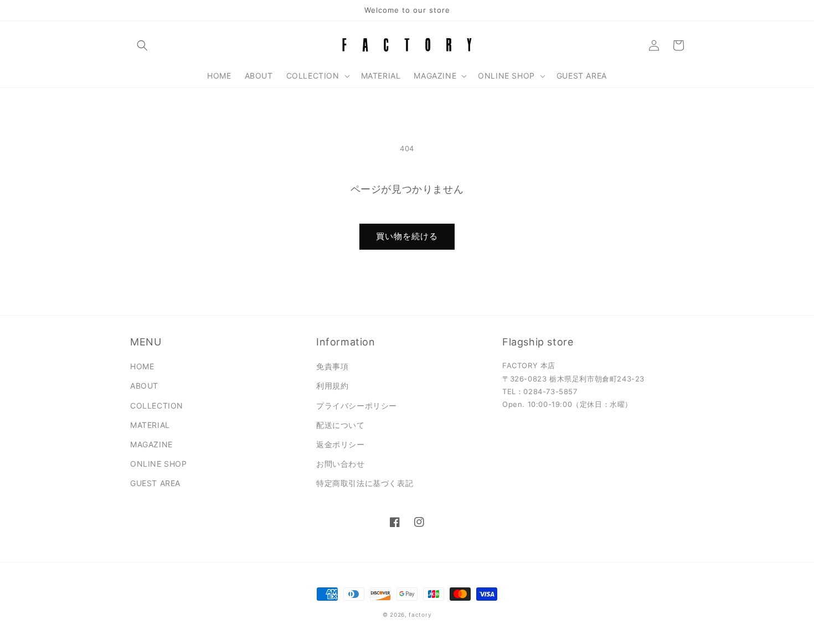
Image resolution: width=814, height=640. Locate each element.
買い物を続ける (407, 236)
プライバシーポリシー (356, 405)
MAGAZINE (151, 444)
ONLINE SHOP (158, 463)
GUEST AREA (155, 483)
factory (420, 614)
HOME (142, 366)
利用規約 (332, 385)
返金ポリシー (340, 444)
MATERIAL (150, 425)
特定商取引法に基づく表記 (364, 483)
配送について (340, 425)
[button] (142, 45)
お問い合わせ (340, 463)
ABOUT (144, 385)
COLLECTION (156, 405)
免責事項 (332, 366)
